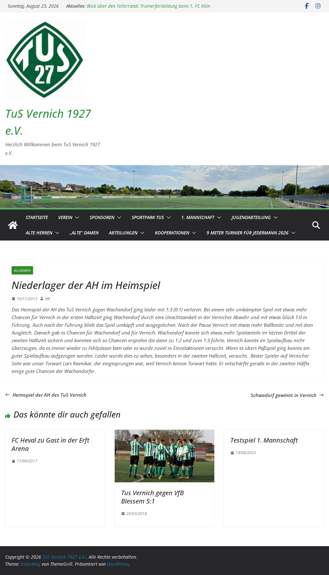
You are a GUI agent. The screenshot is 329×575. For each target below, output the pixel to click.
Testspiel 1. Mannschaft (264, 440)
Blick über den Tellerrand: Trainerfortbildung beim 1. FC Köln (148, 9)
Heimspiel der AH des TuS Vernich (49, 395)
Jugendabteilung (251, 217)
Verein (65, 217)
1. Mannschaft (197, 217)
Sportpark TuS (148, 217)
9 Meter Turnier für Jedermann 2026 (248, 233)
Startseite (37, 217)
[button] (75, 217)
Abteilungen (123, 233)
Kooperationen (172, 233)
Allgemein (22, 270)
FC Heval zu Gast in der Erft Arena (50, 444)
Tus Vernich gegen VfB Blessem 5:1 (152, 496)
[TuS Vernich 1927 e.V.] (13, 225)
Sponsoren (102, 217)
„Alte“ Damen (84, 233)
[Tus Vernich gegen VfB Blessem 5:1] (165, 433)
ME (47, 298)
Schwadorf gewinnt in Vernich (283, 395)
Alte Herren (39, 233)
